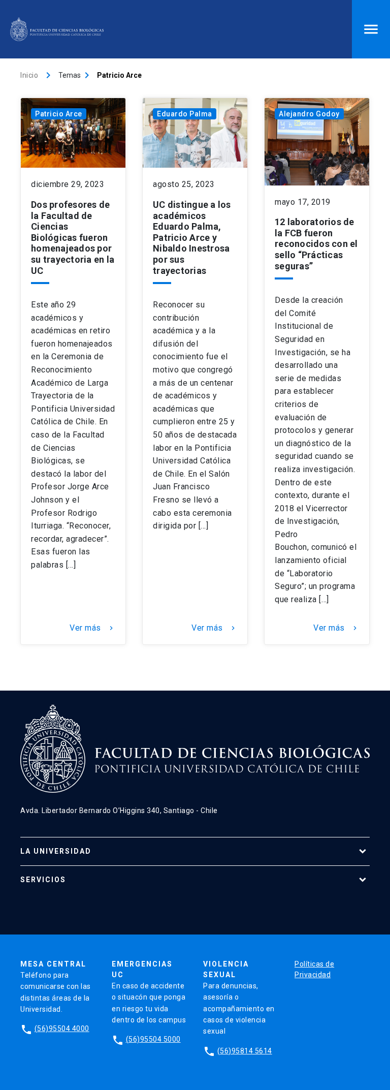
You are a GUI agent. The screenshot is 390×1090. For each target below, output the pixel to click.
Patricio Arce (58, 114)
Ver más (92, 628)
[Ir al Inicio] (57, 29)
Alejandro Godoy (309, 114)
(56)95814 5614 (244, 1051)
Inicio (29, 75)
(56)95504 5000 (153, 1039)
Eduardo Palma (184, 114)
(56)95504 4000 (62, 1028)
